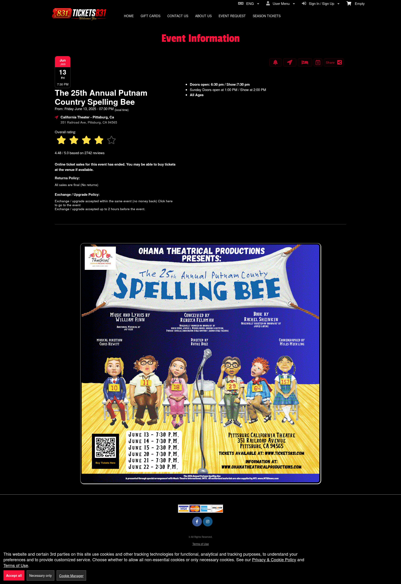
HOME (129, 15)
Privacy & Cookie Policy (274, 559)
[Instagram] (207, 521)
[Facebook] (197, 521)
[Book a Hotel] (305, 62)
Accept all (14, 575)
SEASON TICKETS (267, 15)
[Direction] (289, 62)
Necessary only (40, 575)
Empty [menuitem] (358, 3)
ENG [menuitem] (249, 3)
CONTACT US (177, 15)
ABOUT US (203, 15)
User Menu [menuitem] (280, 3)
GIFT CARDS (150, 15)
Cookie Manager (71, 575)
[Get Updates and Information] (275, 62)
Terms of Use (200, 544)
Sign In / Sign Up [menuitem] (320, 3)
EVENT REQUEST (232, 15)
